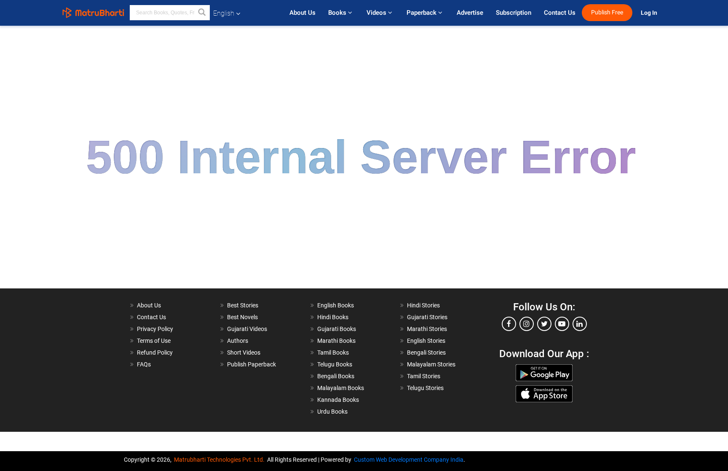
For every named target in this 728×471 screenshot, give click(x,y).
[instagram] (526, 324)
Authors (237, 340)
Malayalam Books (340, 388)
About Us (302, 12)
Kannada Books (338, 399)
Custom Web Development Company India (408, 459)
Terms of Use (154, 340)
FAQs (144, 364)
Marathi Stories (427, 329)
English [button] (223, 13)
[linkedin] (580, 324)
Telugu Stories (425, 388)
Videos (377, 12)
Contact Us (559, 12)
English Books (335, 305)
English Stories (426, 340)
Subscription (513, 12)
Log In (649, 12)
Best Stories (242, 305)
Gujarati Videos (247, 329)
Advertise (470, 12)
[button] (202, 12)
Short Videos (243, 352)
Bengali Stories (426, 352)
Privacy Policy (155, 329)
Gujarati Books (336, 329)
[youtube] (562, 324)
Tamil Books (333, 352)
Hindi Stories (423, 305)
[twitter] (544, 324)
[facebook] (509, 324)
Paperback (422, 12)
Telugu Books (334, 364)
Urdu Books (332, 411)
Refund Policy (155, 352)
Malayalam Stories (431, 364)
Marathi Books (336, 340)
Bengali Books (335, 376)
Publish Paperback (251, 364)
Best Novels (242, 317)
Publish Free (607, 12)
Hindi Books (332, 317)
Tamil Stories (423, 376)
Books (338, 12)
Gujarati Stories (427, 317)
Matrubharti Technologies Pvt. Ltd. (220, 459)
